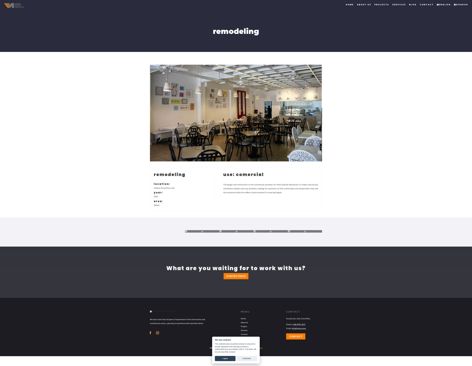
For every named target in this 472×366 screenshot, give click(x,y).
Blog (413, 5)
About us (364, 5)
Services (399, 5)
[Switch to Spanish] (461, 7)
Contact (427, 5)
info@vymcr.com (299, 328)
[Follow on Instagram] (157, 333)
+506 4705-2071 (298, 324)
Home (350, 5)
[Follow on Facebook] (150, 333)
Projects (381, 5)
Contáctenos (236, 276)
